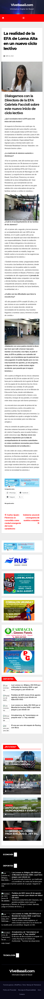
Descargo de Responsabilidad (27, 990)
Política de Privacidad (9, 990)
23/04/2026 (10, 837)
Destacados (17, 828)
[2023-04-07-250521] (22, 482)
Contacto (22, 994)
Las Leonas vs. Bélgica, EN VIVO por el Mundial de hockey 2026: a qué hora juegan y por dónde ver (26, 687)
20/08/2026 (10, 768)
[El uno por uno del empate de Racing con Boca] (6, 728)
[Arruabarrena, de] (6, 718)
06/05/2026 (10, 791)
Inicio (39, 990)
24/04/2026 (10, 814)
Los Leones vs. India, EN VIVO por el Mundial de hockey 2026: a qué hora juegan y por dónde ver (25, 707)
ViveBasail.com (22, 5)
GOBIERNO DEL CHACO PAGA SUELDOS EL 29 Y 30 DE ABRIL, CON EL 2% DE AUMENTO (21, 835)
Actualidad (9, 759)
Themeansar (37, 985)
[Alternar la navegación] (23, 18)
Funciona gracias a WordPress (12, 985)
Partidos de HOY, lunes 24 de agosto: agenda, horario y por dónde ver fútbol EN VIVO (26, 697)
